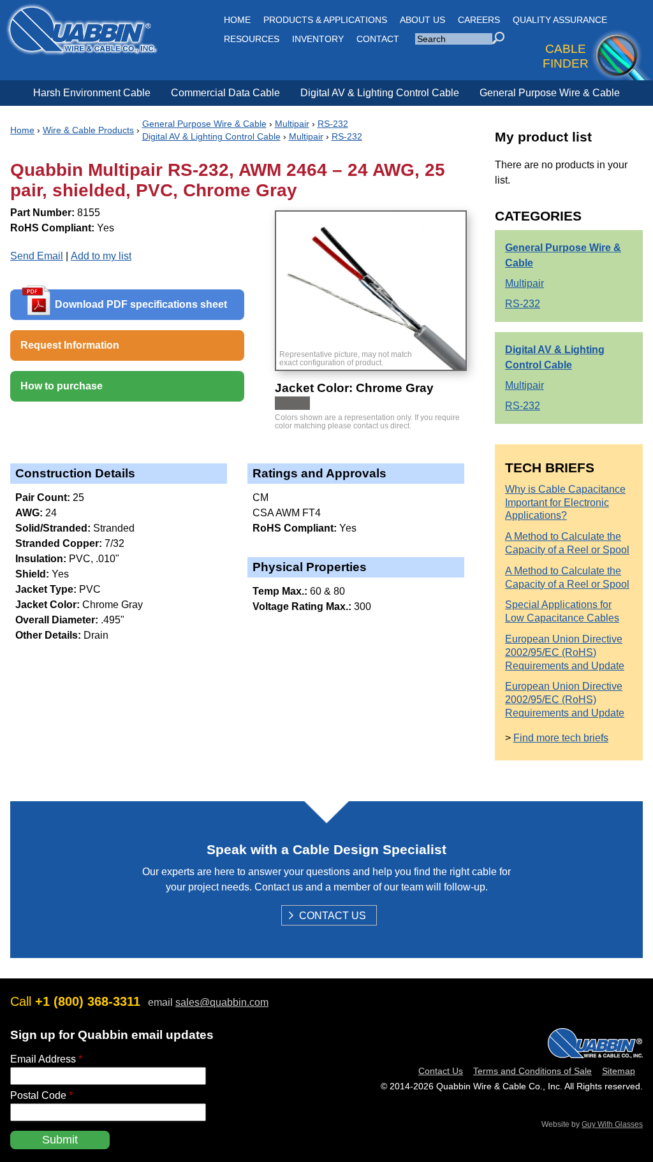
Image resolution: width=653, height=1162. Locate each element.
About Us (422, 20)
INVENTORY (318, 39)
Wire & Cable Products (88, 130)
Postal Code (41, 1095)
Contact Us (332, 917)
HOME (237, 20)
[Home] (81, 48)
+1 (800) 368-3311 (87, 1001)
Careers (479, 20)
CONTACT (377, 39)
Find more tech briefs (560, 737)
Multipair (292, 124)
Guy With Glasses (612, 1124)
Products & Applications (325, 20)
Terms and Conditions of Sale (532, 1071)
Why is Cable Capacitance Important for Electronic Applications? (565, 502)
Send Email (36, 256)
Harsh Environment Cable (91, 92)
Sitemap (618, 1071)
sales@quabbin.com (221, 1002)
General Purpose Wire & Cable (550, 92)
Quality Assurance (560, 20)
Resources (251, 39)
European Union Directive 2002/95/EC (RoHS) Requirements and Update (564, 652)
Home (22, 130)
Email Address (46, 1059)
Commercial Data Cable (225, 92)
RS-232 (333, 124)
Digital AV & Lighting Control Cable (379, 92)
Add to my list (101, 256)
